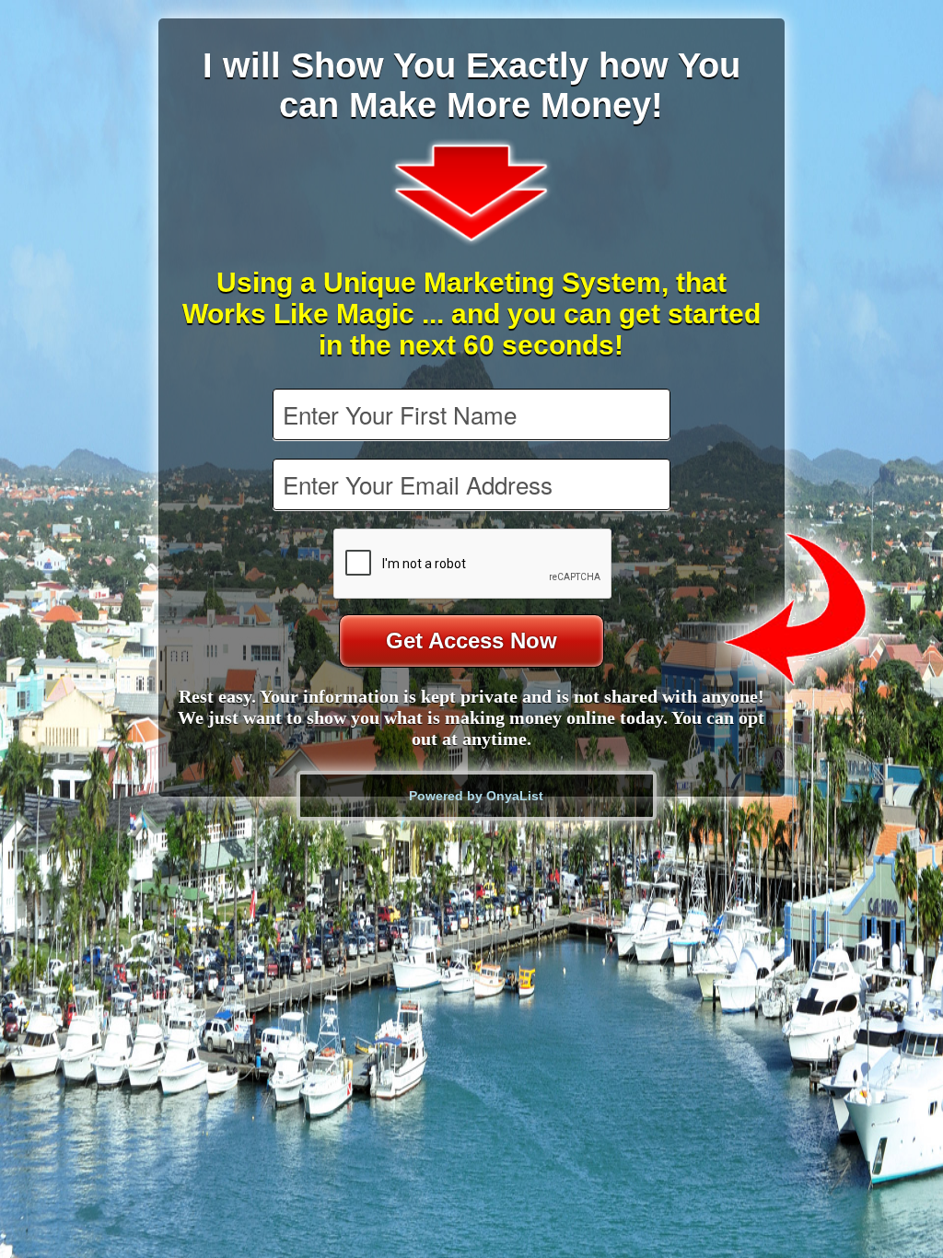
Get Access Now (471, 640)
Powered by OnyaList (476, 795)
